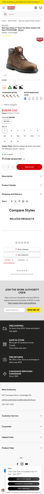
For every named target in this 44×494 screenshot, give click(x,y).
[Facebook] (12, 201)
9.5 (18, 136)
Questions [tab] (21, 260)
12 (4, 141)
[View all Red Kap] (40, 40)
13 (11, 141)
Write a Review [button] (23, 249)
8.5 (5, 136)
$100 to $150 (12, 21)
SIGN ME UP (33, 310)
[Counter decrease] (4, 167)
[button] (22, 14)
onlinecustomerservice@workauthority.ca (18, 400)
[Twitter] (16, 201)
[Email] (27, 201)
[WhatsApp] (23, 201)
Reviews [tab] (7, 260)
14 (18, 141)
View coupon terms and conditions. (22, 303)
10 (25, 136)
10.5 (31, 136)
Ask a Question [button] (23, 255)
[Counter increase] (12, 167)
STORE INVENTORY (13, 159)
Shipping (4, 113)
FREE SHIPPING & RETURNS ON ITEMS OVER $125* (21, 2)
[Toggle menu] (3, 7)
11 (38, 136)
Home (4, 21)
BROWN (6, 121)
